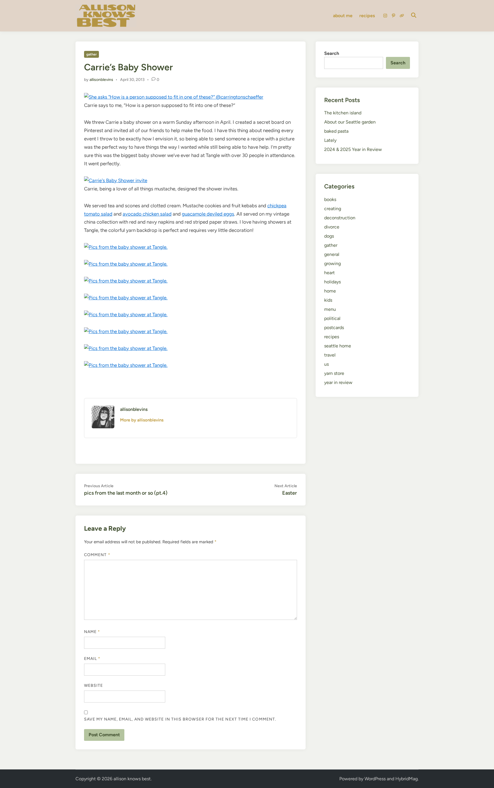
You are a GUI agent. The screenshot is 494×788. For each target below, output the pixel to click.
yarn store (334, 373)
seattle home (337, 346)
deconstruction (339, 217)
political (332, 318)
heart (329, 272)
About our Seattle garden (350, 122)
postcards (334, 327)
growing (332, 263)
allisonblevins (101, 79)
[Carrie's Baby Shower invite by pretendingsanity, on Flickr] (115, 180)
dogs (329, 236)
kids (328, 300)
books (330, 199)
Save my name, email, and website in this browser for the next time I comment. (180, 719)
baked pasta (336, 131)
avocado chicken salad (147, 214)
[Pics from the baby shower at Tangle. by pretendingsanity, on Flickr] (126, 247)
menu (330, 309)
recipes (367, 15)
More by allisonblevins (142, 420)
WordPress (375, 778)
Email (92, 658)
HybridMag (406, 778)
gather (91, 54)
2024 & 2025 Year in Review (353, 149)
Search (331, 53)
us (326, 364)
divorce (331, 227)
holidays (332, 281)
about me (342, 15)
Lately (330, 140)
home (330, 291)
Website (93, 685)
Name (92, 631)
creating (332, 208)
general (331, 254)
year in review (338, 382)
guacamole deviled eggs (208, 214)
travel (330, 355)
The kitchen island (342, 113)
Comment (97, 554)
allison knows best (132, 778)
